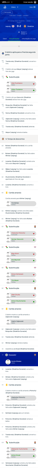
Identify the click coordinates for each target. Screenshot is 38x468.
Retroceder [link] (7, 12)
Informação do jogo (29, 38)
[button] (15, 7)
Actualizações (14, 38)
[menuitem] (18, 7)
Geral (5, 38)
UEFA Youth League (5, 7)
